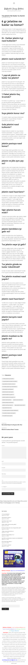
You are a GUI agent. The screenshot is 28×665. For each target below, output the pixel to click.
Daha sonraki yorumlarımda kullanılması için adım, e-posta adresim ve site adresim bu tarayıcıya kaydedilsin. (14, 482)
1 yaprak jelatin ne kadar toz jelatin (10, 381)
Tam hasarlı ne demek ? (6, 545)
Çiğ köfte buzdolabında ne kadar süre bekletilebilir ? (12, 538)
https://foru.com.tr (22, 501)
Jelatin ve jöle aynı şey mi (8, 405)
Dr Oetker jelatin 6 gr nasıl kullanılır (10, 386)
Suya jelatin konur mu (7, 407)
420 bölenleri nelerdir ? (6, 517)
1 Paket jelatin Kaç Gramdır (8, 378)
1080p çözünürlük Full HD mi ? (8, 531)
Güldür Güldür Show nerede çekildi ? (9, 524)
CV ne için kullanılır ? (6, 514)
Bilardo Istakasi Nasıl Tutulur (10, 429)
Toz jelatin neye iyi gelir (7, 415)
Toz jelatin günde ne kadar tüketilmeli (10, 410)
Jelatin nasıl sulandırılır (17, 399)
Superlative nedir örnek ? (7, 521)
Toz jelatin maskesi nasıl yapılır (9, 413)
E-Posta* (3, 467)
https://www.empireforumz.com (8, 501)
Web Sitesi (4, 474)
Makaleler (8, 375)
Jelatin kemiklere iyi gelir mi (8, 394)
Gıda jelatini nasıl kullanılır (8, 389)
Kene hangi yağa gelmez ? (7, 541)
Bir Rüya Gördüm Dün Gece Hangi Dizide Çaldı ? (11, 527)
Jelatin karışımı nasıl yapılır (8, 392)
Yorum (3, 445)
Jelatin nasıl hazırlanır (7, 399)
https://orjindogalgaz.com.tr (7, 503)
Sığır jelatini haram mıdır (20, 405)
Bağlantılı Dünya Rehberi (14, 8)
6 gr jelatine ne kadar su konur (9, 384)
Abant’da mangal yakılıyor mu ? (8, 534)
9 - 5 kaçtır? (4, 486)
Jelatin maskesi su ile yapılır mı (9, 397)
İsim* (3, 461)
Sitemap (17, 503)
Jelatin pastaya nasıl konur (8, 402)
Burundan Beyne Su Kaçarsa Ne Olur (12, 425)
